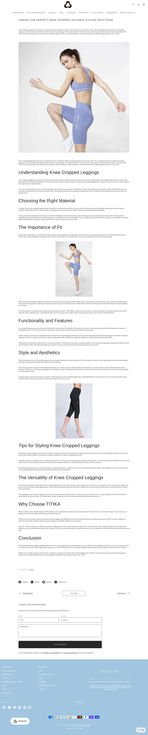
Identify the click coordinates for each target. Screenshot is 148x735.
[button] (133, 4)
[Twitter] (9, 707)
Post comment (60, 644)
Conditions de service (70, 653)
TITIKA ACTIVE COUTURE (81, 725)
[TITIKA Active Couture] (68, 4)
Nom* (20, 616)
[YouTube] (29, 707)
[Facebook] (24, 707)
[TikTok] (14, 707)
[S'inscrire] (129, 679)
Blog (31, 569)
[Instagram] (4, 707)
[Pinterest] (19, 707)
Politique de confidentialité (51, 653)
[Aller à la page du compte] (138, 4)
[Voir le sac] (143, 4)
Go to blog (74, 593)
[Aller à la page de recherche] (133, 4)
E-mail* (64, 616)
